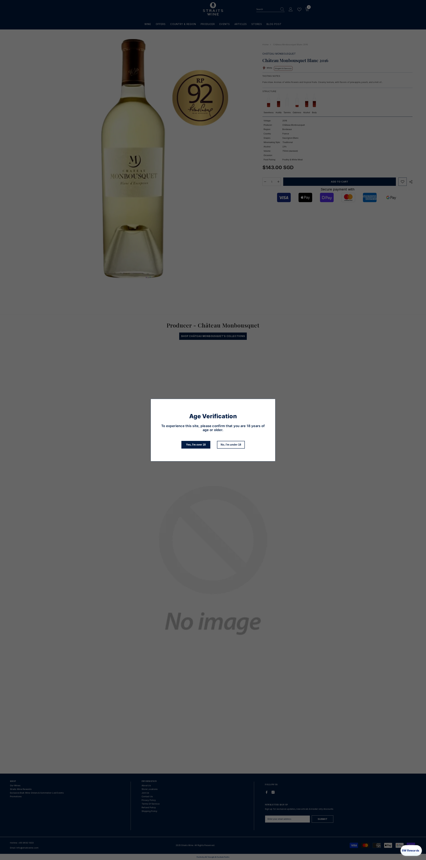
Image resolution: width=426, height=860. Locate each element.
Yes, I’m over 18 (196, 444)
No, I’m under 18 (231, 444)
